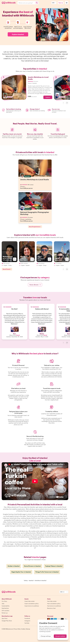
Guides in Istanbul (14, 566)
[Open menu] (66, 2)
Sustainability (5, 606)
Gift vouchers (5, 610)
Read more (14, 323)
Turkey (26, 580)
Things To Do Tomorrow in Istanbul (47, 572)
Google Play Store (7, 620)
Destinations (5, 608)
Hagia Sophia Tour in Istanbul (21, 572)
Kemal (18, 335)
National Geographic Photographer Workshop (34, 213)
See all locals (6, 269)
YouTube (27, 623)
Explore (48, 97)
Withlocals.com (9, 629)
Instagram (27, 620)
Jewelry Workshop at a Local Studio (34, 179)
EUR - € (62, 592)
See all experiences (34, 226)
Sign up (60, 2)
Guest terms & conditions (32, 606)
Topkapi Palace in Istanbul (53, 566)
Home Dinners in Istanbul (32, 566)
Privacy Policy (17, 629)
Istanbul (31, 580)
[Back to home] (9, 3)
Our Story (4, 601)
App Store (4, 618)
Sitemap (28, 629)
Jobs (3, 603)
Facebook (27, 618)
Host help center (52, 601)
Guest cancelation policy (31, 603)
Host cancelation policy (53, 603)
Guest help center (30, 601)
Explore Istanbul (18, 34)
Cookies (23, 629)
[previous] (63, 102)
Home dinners (34, 284)
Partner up (5, 613)
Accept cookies (60, 636)
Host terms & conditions (54, 606)
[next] (67, 102)
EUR (53, 2)
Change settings (46, 636)
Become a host (51, 608)
